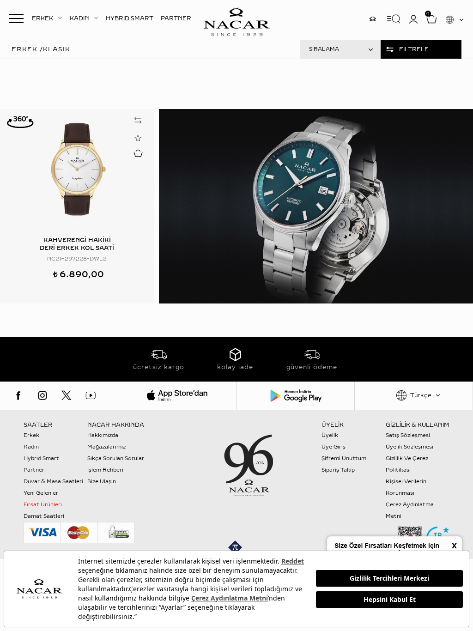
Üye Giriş (333, 447)
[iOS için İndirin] (177, 395)
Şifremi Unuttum (343, 458)
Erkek (31, 435)
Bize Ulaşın (101, 482)
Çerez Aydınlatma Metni (410, 510)
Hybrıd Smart (41, 458)
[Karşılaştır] (138, 120)
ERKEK (42, 18)
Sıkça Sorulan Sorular (115, 458)
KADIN (79, 18)
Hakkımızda (102, 435)
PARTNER (176, 18)
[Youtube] (90, 395)
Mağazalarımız (106, 447)
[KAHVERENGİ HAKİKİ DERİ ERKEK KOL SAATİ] (77, 169)
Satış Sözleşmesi (408, 435)
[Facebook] (18, 395)
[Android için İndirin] (295, 395)
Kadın (31, 447)
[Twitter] (66, 395)
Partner (34, 470)
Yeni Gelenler (41, 493)
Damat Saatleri (44, 516)
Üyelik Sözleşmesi (409, 447)
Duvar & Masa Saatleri (53, 482)
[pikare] (236, 547)
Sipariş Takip (338, 470)
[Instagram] (42, 395)
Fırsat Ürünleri (43, 505)
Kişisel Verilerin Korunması (406, 487)
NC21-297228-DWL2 (77, 259)
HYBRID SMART (129, 18)
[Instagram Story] (372, 18)
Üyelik (329, 435)
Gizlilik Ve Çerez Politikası (407, 464)
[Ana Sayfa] (236, 21)
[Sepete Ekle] (138, 153)
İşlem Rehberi (105, 470)
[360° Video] (20, 121)
